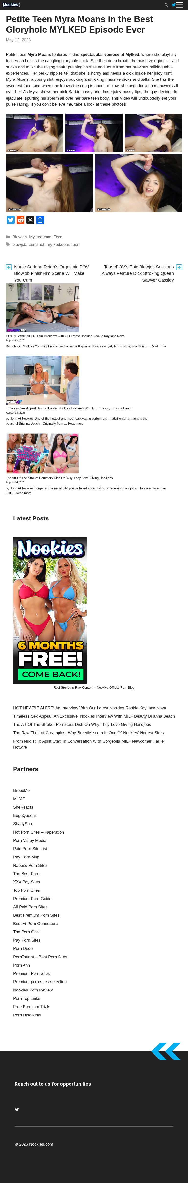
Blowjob (19, 237)
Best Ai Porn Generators (35, 923)
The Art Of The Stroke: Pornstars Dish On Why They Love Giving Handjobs (59, 478)
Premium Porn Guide (32, 898)
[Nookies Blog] (11, 5)
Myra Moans (39, 54)
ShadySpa (22, 824)
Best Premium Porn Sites (36, 915)
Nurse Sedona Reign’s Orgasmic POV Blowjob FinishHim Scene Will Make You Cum (51, 273)
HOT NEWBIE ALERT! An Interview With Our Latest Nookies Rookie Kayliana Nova (65, 336)
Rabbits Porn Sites (30, 865)
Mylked (132, 54)
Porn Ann (21, 965)
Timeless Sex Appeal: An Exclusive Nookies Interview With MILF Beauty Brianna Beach (69, 408)
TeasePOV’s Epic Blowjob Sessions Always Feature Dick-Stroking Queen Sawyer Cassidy (138, 273)
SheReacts (23, 807)
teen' (75, 244)
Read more (158, 346)
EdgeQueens (25, 815)
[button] (166, 5)
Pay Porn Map (26, 857)
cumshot (36, 244)
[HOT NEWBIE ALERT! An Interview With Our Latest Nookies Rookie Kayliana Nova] (42, 308)
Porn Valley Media (29, 840)
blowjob (19, 244)
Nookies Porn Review (33, 990)
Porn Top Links (26, 998)
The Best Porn (26, 873)
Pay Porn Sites (27, 940)
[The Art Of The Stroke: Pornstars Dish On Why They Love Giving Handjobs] (42, 454)
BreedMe (21, 790)
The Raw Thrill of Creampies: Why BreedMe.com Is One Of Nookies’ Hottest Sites (88, 733)
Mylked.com (40, 237)
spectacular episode (100, 54)
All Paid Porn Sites (30, 907)
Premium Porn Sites (31, 973)
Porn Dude (23, 948)
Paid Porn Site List (30, 848)
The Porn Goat (26, 932)
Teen (58, 237)
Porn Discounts (27, 1015)
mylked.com (58, 244)
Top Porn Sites (26, 890)
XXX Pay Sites (26, 882)
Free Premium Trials (31, 1006)
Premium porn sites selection (40, 982)
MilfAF (19, 799)
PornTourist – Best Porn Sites (40, 957)
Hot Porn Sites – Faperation (38, 832)
